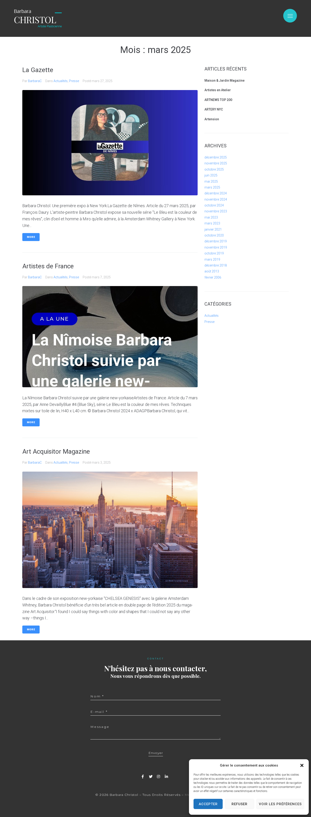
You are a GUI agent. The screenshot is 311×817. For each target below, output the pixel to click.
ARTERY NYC (213, 109)
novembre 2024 (215, 199)
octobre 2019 (214, 253)
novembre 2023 (215, 211)
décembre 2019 (215, 241)
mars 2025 (212, 187)
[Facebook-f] (142, 776)
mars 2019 (212, 259)
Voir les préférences (280, 804)
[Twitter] (150, 776)
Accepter (208, 804)
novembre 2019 (215, 247)
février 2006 (212, 277)
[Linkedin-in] (166, 776)
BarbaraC (35, 81)
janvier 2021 (213, 229)
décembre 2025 (215, 157)
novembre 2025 (215, 163)
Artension (211, 119)
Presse (74, 81)
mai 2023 (211, 217)
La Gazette (37, 70)
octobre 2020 (214, 235)
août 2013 (211, 271)
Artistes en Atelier (217, 90)
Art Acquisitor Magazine (56, 451)
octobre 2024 (214, 205)
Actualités (61, 81)
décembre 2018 (215, 265)
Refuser (239, 804)
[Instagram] (158, 776)
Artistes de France (48, 266)
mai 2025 (211, 181)
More (31, 237)
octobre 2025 (214, 169)
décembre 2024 (215, 193)
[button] (302, 765)
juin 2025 (210, 175)
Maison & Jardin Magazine (224, 80)
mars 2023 (212, 223)
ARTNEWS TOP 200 (218, 100)
